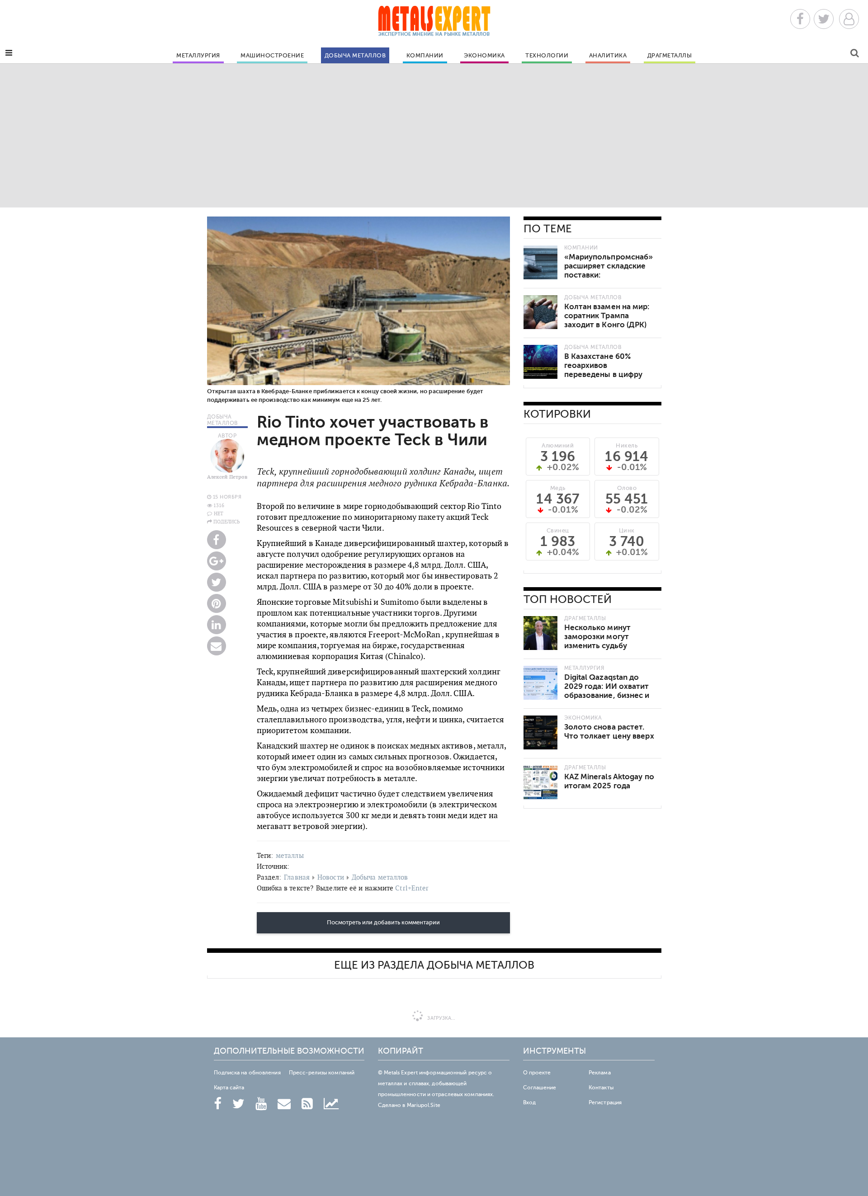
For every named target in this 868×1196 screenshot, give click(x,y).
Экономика (484, 55)
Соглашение (540, 1087)
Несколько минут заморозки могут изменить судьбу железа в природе (598, 641)
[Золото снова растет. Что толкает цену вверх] (540, 732)
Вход (529, 1102)
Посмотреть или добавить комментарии (383, 922)
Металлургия (198, 55)
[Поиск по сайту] (854, 54)
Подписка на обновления (247, 1072)
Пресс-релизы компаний (321, 1072)
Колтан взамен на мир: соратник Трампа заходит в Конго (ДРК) (607, 315)
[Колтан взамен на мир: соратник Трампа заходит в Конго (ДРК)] (540, 312)
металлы (290, 855)
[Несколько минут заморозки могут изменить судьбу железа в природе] (540, 633)
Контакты (601, 1087)
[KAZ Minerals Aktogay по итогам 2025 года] (540, 782)
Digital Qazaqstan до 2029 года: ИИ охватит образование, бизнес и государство (607, 691)
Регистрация (605, 1102)
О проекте (537, 1072)
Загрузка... (440, 1018)
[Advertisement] (434, 135)
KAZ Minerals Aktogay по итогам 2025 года (609, 781)
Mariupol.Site (423, 1105)
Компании (424, 55)
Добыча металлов (355, 55)
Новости (330, 877)
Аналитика (608, 55)
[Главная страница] (434, 24)
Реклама (600, 1072)
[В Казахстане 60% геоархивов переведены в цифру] (540, 362)
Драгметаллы (669, 55)
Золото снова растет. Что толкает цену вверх (609, 731)
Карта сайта (229, 1087)
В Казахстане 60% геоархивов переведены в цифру (603, 365)
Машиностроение (272, 55)
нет (218, 513)
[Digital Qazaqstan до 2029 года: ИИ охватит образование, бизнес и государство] (540, 683)
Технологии (546, 55)
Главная (297, 877)
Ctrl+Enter (412, 888)
